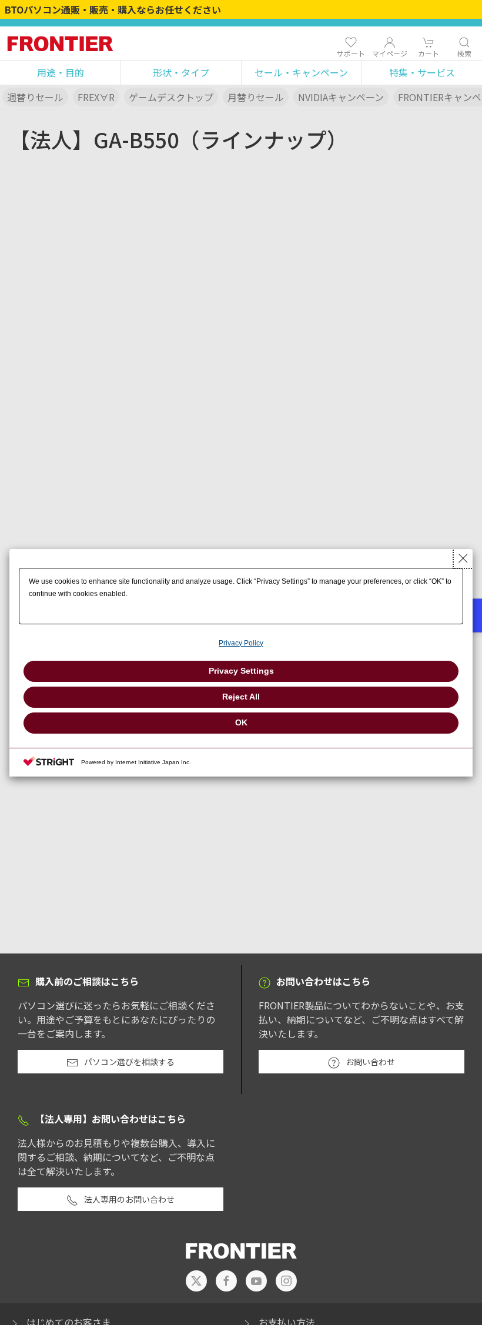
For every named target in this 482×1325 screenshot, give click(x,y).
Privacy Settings (241, 670)
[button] (60, 73)
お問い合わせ (370, 1062)
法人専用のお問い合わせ (129, 1199)
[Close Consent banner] (463, 558)
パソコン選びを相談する (129, 1062)
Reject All (241, 696)
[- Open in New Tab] (196, 1280)
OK (241, 722)
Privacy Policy (241, 643)
